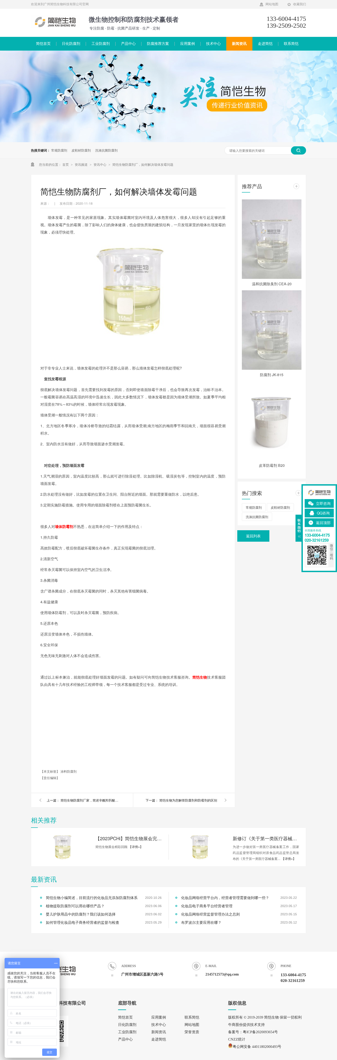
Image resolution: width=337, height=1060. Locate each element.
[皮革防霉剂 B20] (271, 421)
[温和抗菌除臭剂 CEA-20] (271, 239)
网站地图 (271, 4)
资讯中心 (100, 164)
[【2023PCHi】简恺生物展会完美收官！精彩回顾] (63, 847)
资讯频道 (81, 164)
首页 (66, 164)
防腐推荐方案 (158, 44)
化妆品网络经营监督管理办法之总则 (210, 914)
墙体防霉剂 (64, 526)
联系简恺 (291, 44)
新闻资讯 (239, 44)
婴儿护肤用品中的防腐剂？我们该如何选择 (81, 914)
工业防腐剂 (100, 44)
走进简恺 (265, 44)
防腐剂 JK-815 (271, 374)
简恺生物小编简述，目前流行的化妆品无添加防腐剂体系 (92, 897)
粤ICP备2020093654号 (260, 1032)
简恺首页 (43, 44)
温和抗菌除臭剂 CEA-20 (272, 283)
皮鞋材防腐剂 (81, 150)
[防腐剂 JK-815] (271, 330)
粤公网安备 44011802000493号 (257, 1047)
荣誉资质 (192, 1032)
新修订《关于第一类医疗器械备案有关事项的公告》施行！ (266, 838)
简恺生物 (199, 677)
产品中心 (128, 44)
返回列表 (253, 535)
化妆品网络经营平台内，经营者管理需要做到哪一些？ (225, 897)
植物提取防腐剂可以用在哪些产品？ (75, 905)
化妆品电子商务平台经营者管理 (206, 905)
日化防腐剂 (71, 44)
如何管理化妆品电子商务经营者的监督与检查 (82, 922)
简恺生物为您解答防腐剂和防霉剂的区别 (188, 800)
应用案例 (187, 44)
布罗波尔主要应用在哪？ (201, 922)
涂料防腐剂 (69, 771)
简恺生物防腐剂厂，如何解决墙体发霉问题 (142, 164)
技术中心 (213, 44)
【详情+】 (135, 846)
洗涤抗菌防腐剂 (106, 150)
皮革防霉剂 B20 (272, 465)
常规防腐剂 (59, 150)
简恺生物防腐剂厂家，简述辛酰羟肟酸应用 (90, 800)
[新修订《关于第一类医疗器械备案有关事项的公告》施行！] (200, 847)
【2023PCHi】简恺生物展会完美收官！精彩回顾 (128, 838)
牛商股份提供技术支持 (246, 1025)
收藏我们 (299, 4)
